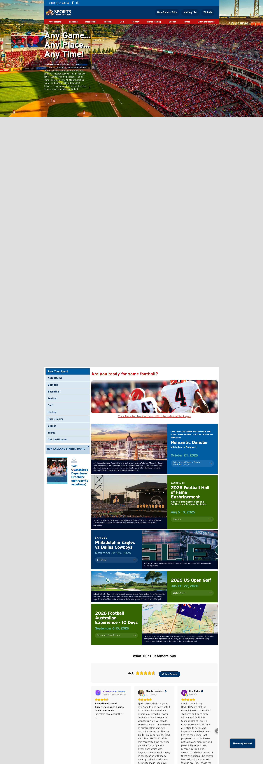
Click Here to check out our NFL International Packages (154, 416)
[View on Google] (141, 693)
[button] (91, 730)
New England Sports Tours (66, 449)
